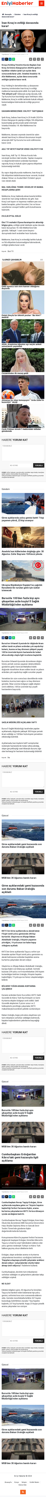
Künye (16, 1482)
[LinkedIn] (10, 59)
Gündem (17, 14)
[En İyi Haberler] (17, 3)
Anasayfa (8, 14)
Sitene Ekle (22, 1485)
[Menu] (42, 3)
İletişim (24, 1482)
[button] (34, 59)
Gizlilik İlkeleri (34, 1482)
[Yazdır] (30, 59)
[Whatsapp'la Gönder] (13, 59)
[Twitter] (6, 59)
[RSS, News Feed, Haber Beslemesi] (23, 1492)
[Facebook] (3, 59)
